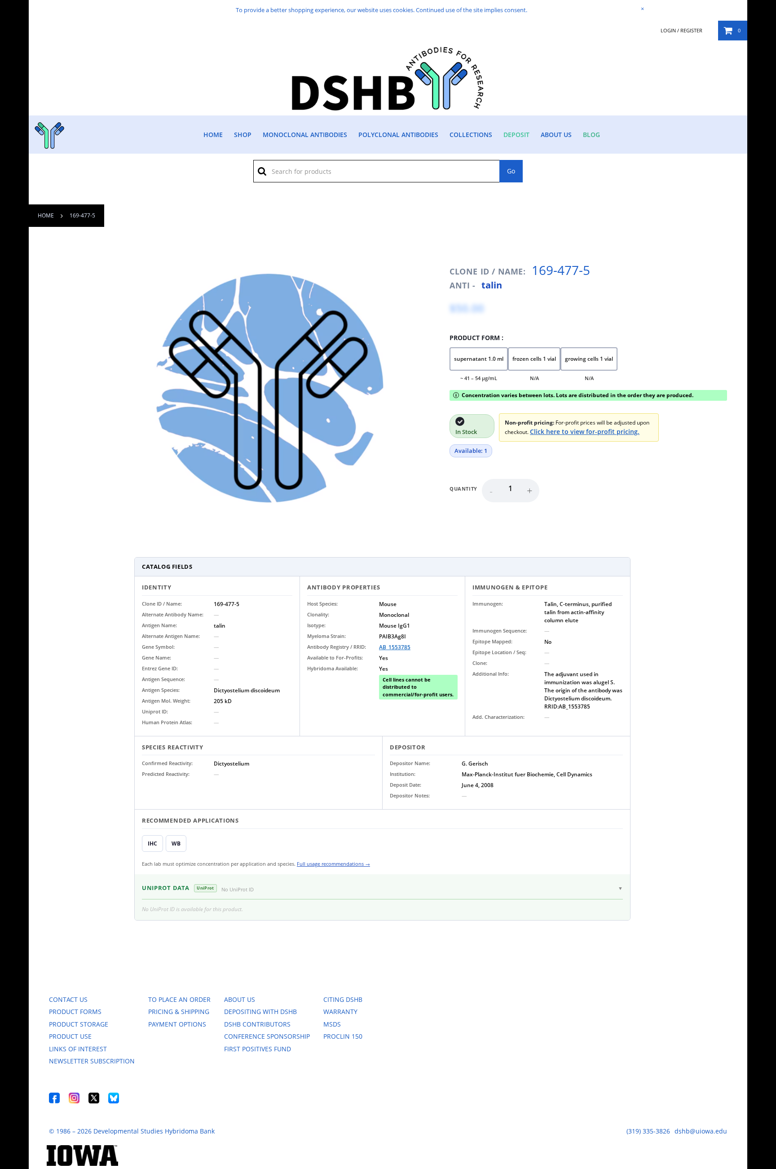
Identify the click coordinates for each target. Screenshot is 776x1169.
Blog (591, 134)
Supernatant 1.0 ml (478, 359)
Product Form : (476, 337)
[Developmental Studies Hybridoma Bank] (388, 110)
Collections (471, 134)
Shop (242, 134)
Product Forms (75, 1011)
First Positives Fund (257, 1049)
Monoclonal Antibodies (305, 134)
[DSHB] (48, 133)
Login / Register (681, 30)
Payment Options (177, 1024)
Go (511, 171)
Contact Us (68, 999)
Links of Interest (78, 1049)
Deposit (516, 134)
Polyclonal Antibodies (398, 134)
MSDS (332, 1024)
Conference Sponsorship (267, 1036)
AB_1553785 (394, 647)
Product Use (70, 1036)
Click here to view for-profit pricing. (584, 431)
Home (213, 134)
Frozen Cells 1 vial (534, 359)
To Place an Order (179, 999)
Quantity (463, 488)
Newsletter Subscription (92, 1061)
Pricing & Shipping (178, 1011)
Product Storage (78, 1024)
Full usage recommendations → (333, 863)
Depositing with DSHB (260, 1011)
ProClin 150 (342, 1036)
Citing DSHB (342, 999)
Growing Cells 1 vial (589, 359)
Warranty (340, 1011)
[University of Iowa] (82, 1163)
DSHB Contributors (257, 1024)
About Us (556, 134)
